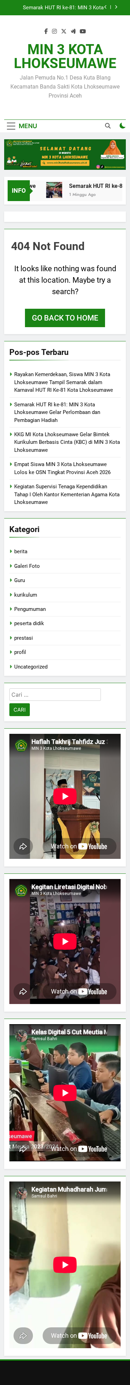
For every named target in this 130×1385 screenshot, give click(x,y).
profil (20, 652)
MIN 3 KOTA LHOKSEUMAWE (65, 56)
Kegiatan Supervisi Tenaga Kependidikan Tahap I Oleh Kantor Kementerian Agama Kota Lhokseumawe (67, 494)
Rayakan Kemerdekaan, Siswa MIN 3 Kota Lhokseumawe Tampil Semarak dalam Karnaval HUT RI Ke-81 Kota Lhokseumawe (63, 382)
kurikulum (25, 595)
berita (20, 551)
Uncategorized (30, 667)
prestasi (23, 638)
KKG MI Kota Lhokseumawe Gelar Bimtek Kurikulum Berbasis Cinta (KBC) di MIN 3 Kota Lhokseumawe (67, 442)
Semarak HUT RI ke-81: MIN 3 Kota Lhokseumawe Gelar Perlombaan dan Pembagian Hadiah (61, 7)
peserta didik (29, 623)
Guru (19, 580)
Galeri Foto (27, 566)
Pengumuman (30, 609)
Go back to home (65, 318)
